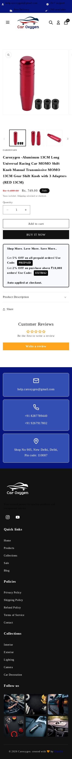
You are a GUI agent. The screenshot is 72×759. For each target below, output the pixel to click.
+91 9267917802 (36, 423)
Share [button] (10, 309)
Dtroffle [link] (58, 751)
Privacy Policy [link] (12, 592)
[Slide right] (68, 139)
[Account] (58, 22)
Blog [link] (6, 570)
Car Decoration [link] (13, 674)
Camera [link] (8, 667)
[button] (36, 297)
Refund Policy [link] (12, 607)
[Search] (51, 22)
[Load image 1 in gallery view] (17, 138)
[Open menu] (8, 22)
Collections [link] (10, 555)
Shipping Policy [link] (13, 600)
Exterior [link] (9, 652)
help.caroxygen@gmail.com (35, 389)
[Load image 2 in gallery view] (36, 138)
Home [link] (7, 540)
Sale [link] (6, 563)
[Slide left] (4, 139)
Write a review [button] (36, 346)
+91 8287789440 (36, 415)
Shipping (21, 196)
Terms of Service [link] (14, 615)
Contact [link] (8, 622)
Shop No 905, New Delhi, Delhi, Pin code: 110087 (36, 452)
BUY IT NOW (36, 234)
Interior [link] (8, 644)
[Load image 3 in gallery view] (54, 138)
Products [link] (9, 548)
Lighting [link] (9, 659)
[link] (36, 489)
